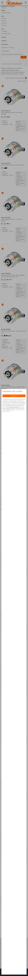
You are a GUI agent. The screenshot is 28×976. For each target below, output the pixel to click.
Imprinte (9, 411)
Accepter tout (14, 396)
